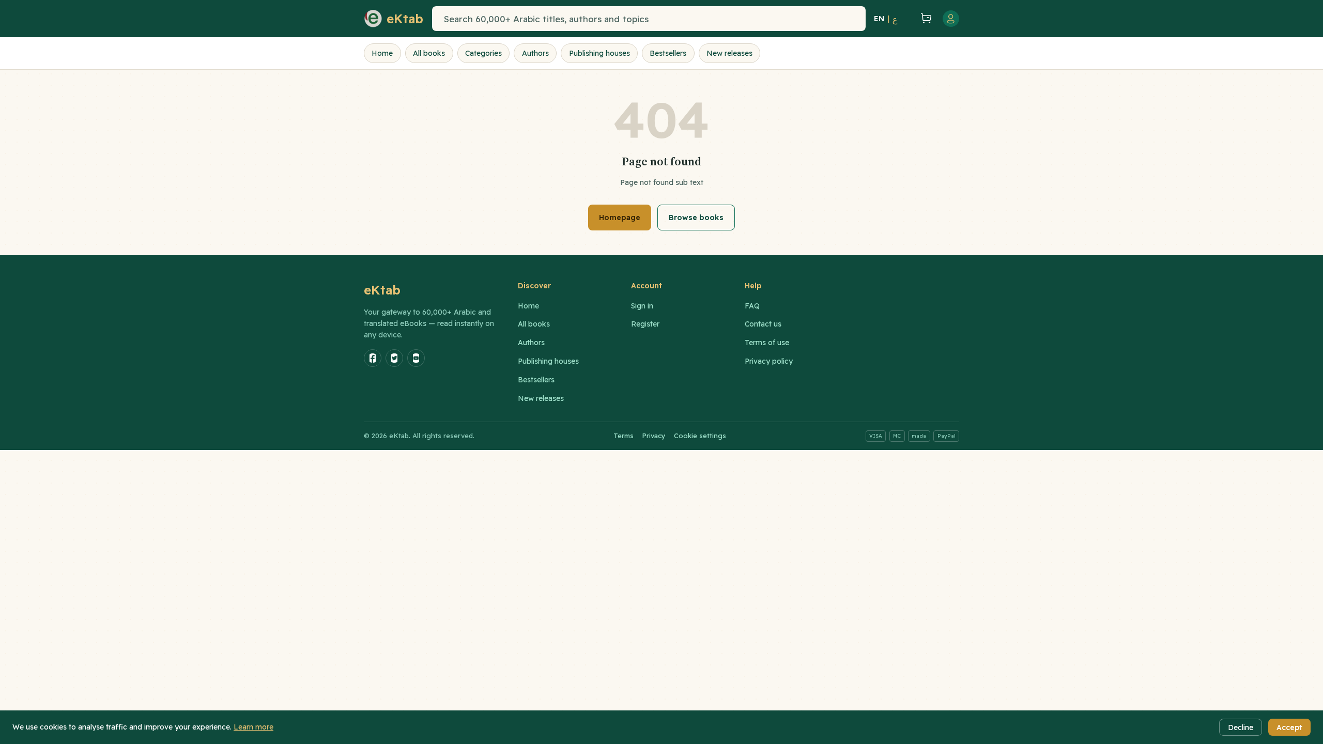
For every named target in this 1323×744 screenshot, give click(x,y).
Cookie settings (700, 435)
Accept (1289, 727)
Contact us (763, 324)
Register (645, 324)
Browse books (696, 217)
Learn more (253, 727)
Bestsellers (668, 53)
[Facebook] (372, 358)
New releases (729, 53)
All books (429, 53)
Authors (535, 53)
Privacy (654, 435)
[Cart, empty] (926, 19)
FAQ (752, 306)
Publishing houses (599, 53)
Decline (1240, 727)
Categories (483, 53)
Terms (623, 435)
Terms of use (767, 342)
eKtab (382, 290)
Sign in (642, 306)
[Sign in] (951, 18)
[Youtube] (416, 358)
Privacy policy (769, 361)
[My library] (907, 19)
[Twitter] (394, 358)
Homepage (619, 217)
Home (382, 53)
